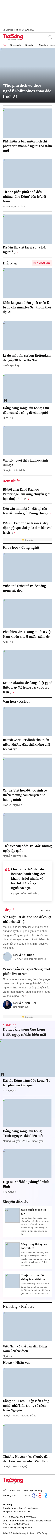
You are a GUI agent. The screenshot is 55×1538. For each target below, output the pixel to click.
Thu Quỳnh (9, 1090)
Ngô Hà (7, 1356)
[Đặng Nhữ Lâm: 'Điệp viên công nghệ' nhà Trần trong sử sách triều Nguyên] (27, 1382)
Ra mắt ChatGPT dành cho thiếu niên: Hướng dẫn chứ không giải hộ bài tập (26, 744)
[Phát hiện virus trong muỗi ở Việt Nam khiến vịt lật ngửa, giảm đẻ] (27, 613)
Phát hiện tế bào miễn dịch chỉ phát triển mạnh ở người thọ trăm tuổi (27, 146)
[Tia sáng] (13, 37)
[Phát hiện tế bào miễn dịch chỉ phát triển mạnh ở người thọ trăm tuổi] (27, 123)
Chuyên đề (15, 45)
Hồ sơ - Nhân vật (16, 1363)
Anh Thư (8, 641)
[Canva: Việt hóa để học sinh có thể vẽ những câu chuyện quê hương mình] (27, 772)
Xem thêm (45, 910)
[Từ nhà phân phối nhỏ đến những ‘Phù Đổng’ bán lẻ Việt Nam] (27, 173)
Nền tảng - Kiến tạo (18, 1306)
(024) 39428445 (21, 1524)
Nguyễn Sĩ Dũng (23, 954)
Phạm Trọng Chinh (14, 206)
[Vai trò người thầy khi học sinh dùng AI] (27, 440)
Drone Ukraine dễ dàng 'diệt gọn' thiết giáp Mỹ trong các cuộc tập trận (27, 687)
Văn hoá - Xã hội (16, 701)
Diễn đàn (29, 45)
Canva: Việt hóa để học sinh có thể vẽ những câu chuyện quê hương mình (25, 795)
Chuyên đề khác (15, 1201)
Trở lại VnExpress (11, 1490)
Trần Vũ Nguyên (12, 805)
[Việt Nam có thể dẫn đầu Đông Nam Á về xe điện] (27, 1326)
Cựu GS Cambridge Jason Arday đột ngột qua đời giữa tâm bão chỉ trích (27, 527)
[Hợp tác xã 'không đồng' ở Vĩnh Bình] (27, 1163)
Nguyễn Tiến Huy (24, 1003)
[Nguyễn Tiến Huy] (7, 1004)
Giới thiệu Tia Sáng (33, 1490)
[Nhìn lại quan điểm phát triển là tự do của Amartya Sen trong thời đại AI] (27, 283)
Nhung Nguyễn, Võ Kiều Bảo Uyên (23, 1141)
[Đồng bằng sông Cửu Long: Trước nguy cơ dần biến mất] (27, 1113)
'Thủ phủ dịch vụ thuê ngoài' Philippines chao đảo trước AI (27, 91)
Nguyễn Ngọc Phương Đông (19, 1415)
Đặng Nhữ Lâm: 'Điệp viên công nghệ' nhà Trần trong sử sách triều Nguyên (26, 1405)
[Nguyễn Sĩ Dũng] (7, 956)
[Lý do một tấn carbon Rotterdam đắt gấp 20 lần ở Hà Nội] (27, 335)
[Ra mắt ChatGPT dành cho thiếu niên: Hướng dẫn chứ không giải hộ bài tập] (27, 721)
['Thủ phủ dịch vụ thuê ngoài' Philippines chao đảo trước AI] (27, 75)
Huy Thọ (8, 418)
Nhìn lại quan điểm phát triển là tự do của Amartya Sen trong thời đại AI (27, 307)
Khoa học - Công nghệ (21, 547)
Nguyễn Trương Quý (15, 856)
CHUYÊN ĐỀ (9, 1025)
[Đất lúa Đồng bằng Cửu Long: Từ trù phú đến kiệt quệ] (27, 1058)
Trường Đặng (11, 365)
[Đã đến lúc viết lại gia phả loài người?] (27, 229)
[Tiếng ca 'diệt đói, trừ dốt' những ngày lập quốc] (27, 827)
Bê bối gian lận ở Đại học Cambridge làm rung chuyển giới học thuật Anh (26, 494)
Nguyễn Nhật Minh (14, 470)
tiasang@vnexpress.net (21, 1527)
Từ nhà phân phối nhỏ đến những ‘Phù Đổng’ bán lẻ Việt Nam (24, 196)
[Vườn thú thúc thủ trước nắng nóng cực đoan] (27, 567)
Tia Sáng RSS (9, 1495)
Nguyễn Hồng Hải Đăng (25, 893)
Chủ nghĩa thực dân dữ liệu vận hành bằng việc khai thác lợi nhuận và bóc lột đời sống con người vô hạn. (28, 878)
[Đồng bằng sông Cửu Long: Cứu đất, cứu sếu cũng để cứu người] (27, 388)
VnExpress (8, 30)
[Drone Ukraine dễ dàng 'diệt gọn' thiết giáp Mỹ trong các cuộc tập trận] (27, 664)
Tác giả (8, 910)
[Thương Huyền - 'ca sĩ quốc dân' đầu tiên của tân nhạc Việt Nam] (27, 1438)
